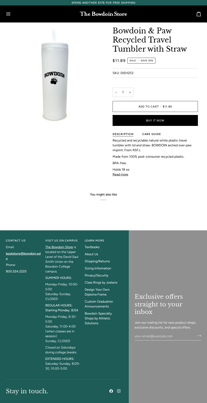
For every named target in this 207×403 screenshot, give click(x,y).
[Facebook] (111, 391)
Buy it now (155, 120)
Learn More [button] (95, 240)
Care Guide (151, 134)
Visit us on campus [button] (61, 240)
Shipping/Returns (97, 261)
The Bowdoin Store (59, 247)
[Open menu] (12, 14)
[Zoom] (13, 116)
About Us (91, 254)
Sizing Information (98, 268)
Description (123, 134)
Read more (120, 174)
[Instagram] (119, 391)
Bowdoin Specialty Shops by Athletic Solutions (98, 318)
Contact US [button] (16, 240)
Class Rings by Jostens (101, 282)
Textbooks (92, 247)
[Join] (197, 335)
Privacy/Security (96, 275)
